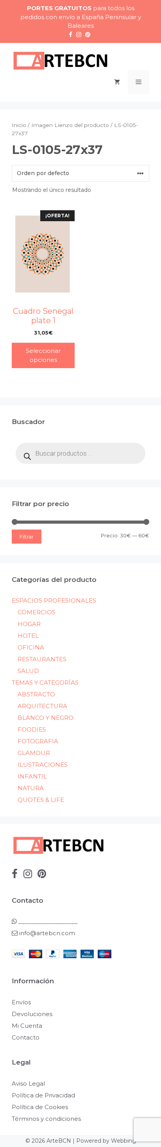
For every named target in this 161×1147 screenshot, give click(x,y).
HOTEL (28, 635)
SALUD (28, 671)
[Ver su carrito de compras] (117, 82)
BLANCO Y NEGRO (45, 717)
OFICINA (31, 647)
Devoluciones (32, 1014)
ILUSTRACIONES (43, 764)
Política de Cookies (40, 1107)
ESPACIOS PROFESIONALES (54, 600)
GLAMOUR (34, 753)
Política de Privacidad (43, 1095)
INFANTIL (32, 776)
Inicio (19, 125)
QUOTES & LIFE (41, 799)
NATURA (31, 788)
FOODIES (32, 729)
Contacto (25, 1037)
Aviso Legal (28, 1083)
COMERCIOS (36, 612)
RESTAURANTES (42, 659)
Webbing (123, 1140)
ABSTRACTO (36, 694)
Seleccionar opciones (43, 355)
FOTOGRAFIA (38, 741)
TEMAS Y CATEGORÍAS (45, 682)
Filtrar (27, 536)
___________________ (47, 921)
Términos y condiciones (46, 1118)
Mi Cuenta (27, 1025)
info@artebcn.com (47, 933)
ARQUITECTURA (42, 706)
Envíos (21, 1002)
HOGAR (29, 624)
